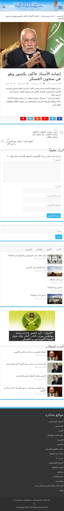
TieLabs (47, 500)
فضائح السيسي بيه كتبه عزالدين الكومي (30, 352)
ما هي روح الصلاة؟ (54, 287)
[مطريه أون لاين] (32, 5)
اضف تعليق (21, 83)
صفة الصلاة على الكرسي (36, 267)
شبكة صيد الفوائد (56, 453)
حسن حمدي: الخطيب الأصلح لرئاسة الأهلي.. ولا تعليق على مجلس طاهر (45, 133)
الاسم (58, 186)
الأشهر (49, 249)
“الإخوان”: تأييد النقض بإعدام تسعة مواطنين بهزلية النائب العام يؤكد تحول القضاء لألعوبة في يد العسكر (33, 336)
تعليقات (39, 249)
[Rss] (34, 504)
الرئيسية (60, 16)
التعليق (57, 160)
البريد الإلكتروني (53, 196)
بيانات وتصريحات (47, 16)
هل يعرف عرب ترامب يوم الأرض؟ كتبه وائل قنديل (26, 364)
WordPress (28, 500)
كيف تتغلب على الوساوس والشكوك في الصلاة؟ (27, 255)
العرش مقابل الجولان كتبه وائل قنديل (31, 376)
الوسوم (29, 249)
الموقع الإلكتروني (54, 205)
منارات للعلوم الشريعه (54, 449)
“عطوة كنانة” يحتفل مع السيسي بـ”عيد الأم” (20, 141)
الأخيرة (58, 249)
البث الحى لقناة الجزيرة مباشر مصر (49, 486)
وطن (61, 490)
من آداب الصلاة (56, 279)
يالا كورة (60, 444)
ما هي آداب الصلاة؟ (38, 295)
